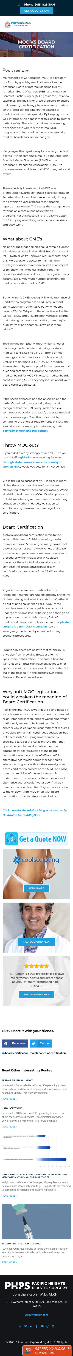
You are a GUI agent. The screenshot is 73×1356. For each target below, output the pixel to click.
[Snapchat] (53, 1326)
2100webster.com (36, 1315)
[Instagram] (20, 1326)
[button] (66, 24)
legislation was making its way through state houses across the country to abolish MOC (32, 462)
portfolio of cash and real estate (25, 430)
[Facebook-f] (36, 1326)
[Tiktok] (47, 1326)
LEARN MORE (36, 888)
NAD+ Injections (12, 1108)
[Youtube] (42, 1326)
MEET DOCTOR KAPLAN (36, 941)
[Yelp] (31, 1326)
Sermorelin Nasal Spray (17, 1080)
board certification (17, 1053)
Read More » (9, 1099)
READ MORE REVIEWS (36, 994)
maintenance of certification (48, 1053)
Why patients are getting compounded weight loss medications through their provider (35, 1175)
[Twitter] (25, 1326)
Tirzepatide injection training (21, 1243)
